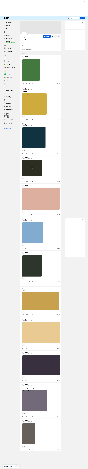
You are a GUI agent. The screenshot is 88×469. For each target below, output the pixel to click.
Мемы (26, 57)
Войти (82, 18)
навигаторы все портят (29, 388)
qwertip (26, 56)
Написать (75, 18)
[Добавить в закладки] (26, 84)
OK (16, 466)
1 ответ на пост (25, 284)
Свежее (23, 53)
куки (11, 466)
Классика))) (25, 91)
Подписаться (47, 36)
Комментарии (29, 49)
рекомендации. (7, 128)
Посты (23, 49)
